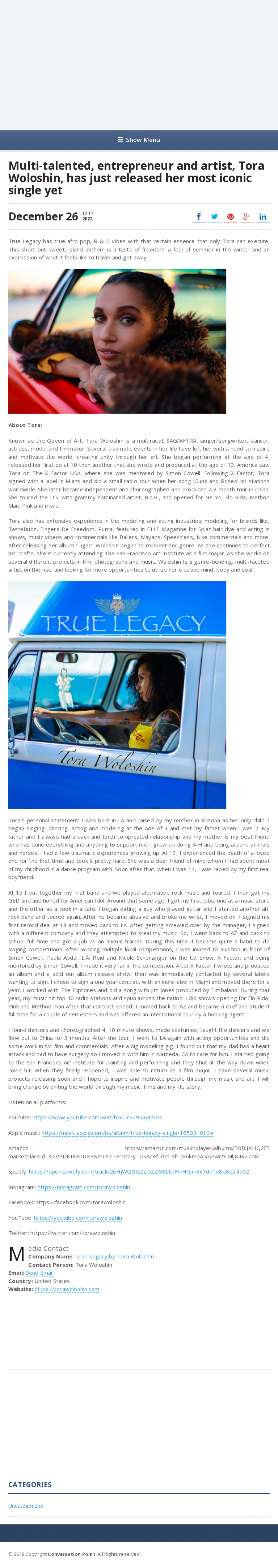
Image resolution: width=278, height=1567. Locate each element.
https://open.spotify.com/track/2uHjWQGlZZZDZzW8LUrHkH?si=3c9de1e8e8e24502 (139, 1171)
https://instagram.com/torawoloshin (84, 1187)
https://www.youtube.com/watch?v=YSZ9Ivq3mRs (97, 1117)
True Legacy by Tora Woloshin (114, 1256)
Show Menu (143, 139)
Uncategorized (25, 1505)
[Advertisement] (148, 68)
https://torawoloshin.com (67, 1288)
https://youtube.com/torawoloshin (78, 1217)
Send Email (40, 1272)
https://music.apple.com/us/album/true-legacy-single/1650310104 (127, 1132)
